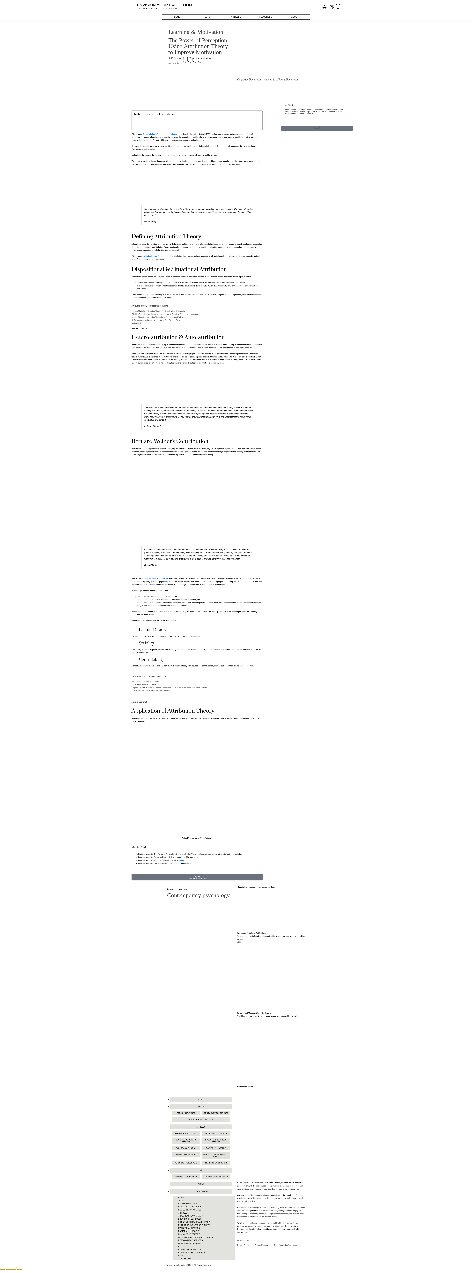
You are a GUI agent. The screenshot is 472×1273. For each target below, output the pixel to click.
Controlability (151, 659)
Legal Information (244, 1240)
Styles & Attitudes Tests (216, 1113)
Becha (181, 860)
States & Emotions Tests (201, 1120)
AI (201, 1170)
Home (201, 1099)
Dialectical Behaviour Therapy (216, 1141)
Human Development (186, 1155)
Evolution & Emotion (186, 1148)
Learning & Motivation (216, 1163)
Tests (201, 1107)
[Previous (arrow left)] (2, 1271)
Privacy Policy (243, 1245)
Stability (146, 643)
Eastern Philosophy (216, 1148)
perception (270, 79)
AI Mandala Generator (186, 1177)
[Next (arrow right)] (8, 1271)
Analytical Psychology (186, 1133)
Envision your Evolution (164, 5)
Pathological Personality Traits (216, 1155)
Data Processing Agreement (285, 1245)
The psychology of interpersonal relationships (161, 134)
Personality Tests (186, 1113)
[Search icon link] (338, 6)
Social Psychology (289, 79)
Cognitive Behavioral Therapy (186, 1141)
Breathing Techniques (216, 1133)
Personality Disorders (186, 1163)
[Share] (13, 1268)
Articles (201, 1127)
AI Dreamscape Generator (216, 1177)
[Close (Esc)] (19, 1268)
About (201, 1184)
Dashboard (202, 1191)
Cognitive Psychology (250, 79)
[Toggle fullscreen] (8, 1268)
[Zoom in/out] (2, 1268)
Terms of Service (261, 1245)
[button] (185, 60)
